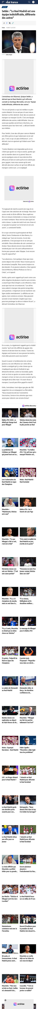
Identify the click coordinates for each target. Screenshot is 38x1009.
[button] (3, 2)
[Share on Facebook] (6, 23)
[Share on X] (9, 23)
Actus (4, 7)
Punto (3, 27)
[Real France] (12, 2)
